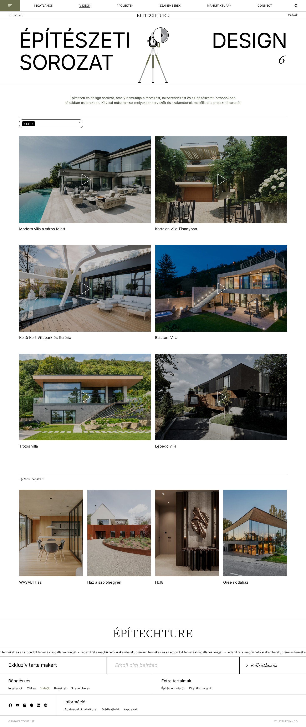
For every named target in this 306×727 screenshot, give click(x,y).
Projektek (125, 5)
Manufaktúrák (219, 5)
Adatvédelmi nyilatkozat (81, 709)
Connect (264, 5)
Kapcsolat (130, 709)
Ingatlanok (43, 5)
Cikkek (31, 688)
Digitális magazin (200, 688)
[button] (16, 15)
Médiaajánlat (110, 709)
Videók (84, 5)
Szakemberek (169, 5)
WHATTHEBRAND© (286, 721)
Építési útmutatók (173, 688)
